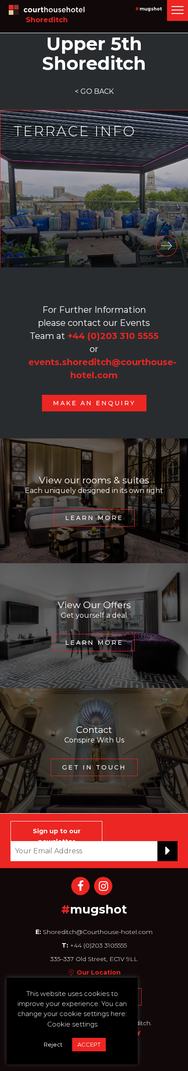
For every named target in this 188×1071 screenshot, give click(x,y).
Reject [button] (53, 1044)
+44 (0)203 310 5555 (113, 336)
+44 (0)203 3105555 (97, 945)
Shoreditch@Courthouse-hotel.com (98, 932)
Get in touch (94, 767)
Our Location (99, 972)
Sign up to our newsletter (56, 834)
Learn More (94, 643)
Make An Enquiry (94, 403)
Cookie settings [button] (72, 1024)
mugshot (150, 9)
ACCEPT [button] (89, 1044)
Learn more (94, 518)
